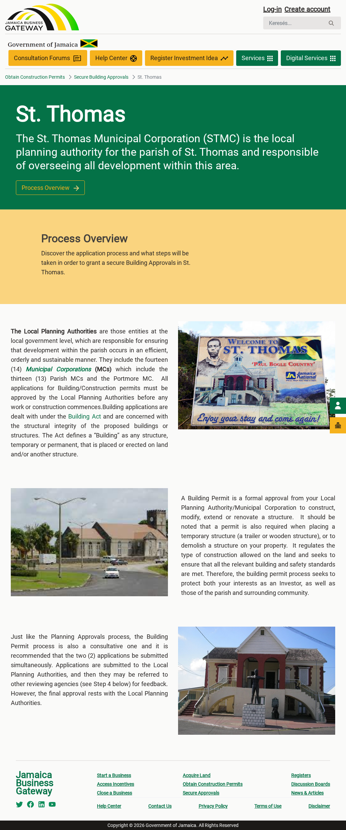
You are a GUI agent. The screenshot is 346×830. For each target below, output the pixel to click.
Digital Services (306, 57)
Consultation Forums (42, 57)
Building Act (84, 416)
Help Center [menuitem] (109, 806)
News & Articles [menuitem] (307, 793)
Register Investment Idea (184, 57)
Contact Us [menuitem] (160, 806)
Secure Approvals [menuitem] (201, 793)
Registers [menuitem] (301, 775)
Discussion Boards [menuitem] (310, 784)
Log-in (272, 9)
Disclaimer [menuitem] (319, 806)
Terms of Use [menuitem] (267, 806)
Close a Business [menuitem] (114, 793)
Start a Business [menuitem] (114, 775)
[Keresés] (331, 23)
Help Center (111, 57)
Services (253, 57)
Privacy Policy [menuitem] (213, 806)
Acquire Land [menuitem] (197, 775)
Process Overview (46, 187)
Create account (307, 9)
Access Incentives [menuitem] (115, 784)
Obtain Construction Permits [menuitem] (213, 784)
